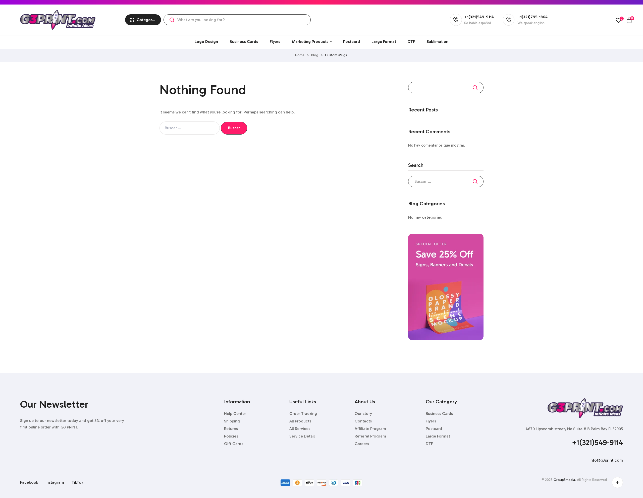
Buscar (476, 87)
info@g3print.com (606, 460)
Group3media (564, 480)
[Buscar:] (190, 128)
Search (171, 19)
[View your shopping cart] (629, 20)
